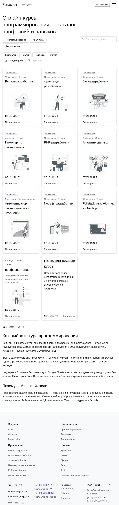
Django (64, 460)
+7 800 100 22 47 (44, 485)
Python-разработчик (18, 450)
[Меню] (114, 4)
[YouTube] (15, 485)
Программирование (71, 429)
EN (16, 502)
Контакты (65, 498)
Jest (63, 470)
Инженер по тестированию (21, 465)
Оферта (65, 493)
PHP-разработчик (17, 470)
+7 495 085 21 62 (44, 492)
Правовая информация (67, 486)
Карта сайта (14, 439)
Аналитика (66, 434)
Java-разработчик (17, 460)
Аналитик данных (17, 475)
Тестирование (68, 439)
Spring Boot (66, 450)
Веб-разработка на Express (74, 475)
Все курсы (27, 4)
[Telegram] (9, 485)
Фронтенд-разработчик (20, 455)
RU (10, 502)
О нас (11, 429)
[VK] (20, 485)
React (63, 465)
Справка (12, 434)
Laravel (64, 455)
